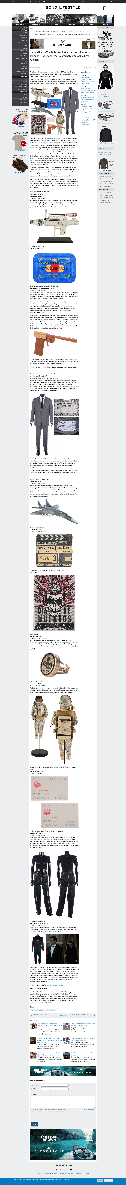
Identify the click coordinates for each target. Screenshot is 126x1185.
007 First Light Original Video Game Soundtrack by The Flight (88, 100)
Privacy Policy (68, 1173)
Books (25, 61)
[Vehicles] (71, 26)
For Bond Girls (23, 51)
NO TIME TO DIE (22, 84)
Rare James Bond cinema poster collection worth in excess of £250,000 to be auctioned (50, 1026)
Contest (25, 94)
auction (41, 1010)
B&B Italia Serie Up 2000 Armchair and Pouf (113, 186)
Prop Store (34, 1010)
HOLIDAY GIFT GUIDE (20, 87)
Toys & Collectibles (21, 71)
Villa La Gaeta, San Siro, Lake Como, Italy (112, 195)
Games (25, 66)
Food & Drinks (23, 43)
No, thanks (108, 1180)
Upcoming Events (22, 89)
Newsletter (24, 102)
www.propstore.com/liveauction (56, 138)
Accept (100, 1180)
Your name (34, 1085)
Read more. (87, 34)
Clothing (25, 32)
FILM (46, 32)
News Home (63, 1015)
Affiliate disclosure (57, 1173)
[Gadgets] (54, 26)
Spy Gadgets (23, 63)
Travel (25, 45)
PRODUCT (58, 32)
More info (66, 1179)
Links (25, 105)
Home (13, 2)
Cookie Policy (79, 1173)
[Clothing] (20, 26)
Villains (25, 53)
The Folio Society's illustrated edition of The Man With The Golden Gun (80, 1015)
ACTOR (51, 32)
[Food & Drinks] (88, 26)
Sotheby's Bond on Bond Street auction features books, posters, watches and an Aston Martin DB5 (49, 1040)
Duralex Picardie (105, 202)
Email (32, 1089)
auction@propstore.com (56, 176)
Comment (34, 1094)
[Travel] (105, 26)
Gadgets (24, 38)
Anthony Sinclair (50, 1010)
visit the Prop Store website (54, 985)
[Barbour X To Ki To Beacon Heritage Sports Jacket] (106, 171)
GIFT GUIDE (86, 32)
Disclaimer (46, 1173)
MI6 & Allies (23, 56)
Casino (25, 48)
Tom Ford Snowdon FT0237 (108, 192)
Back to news (34, 67)
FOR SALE (24, 74)
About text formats (89, 1110)
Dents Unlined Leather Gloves (109, 197)
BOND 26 (78, 32)
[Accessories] (37, 26)
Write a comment (89, 67)
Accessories (23, 35)
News (25, 79)
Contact (25, 97)
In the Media (23, 100)
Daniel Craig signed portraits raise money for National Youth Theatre (88, 90)
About (39, 1173)
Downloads (24, 69)
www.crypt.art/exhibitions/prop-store (41, 1002)
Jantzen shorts (104, 200)
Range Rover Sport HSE (107, 181)
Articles (25, 81)
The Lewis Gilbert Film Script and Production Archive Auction (41, 1015)
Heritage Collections (21, 58)
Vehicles (24, 40)
